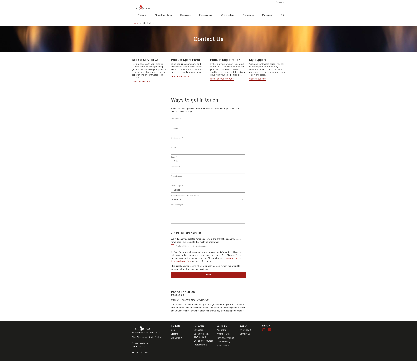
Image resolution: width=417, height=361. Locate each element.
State (173, 157)
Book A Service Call (142, 82)
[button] (280, 2)
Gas (173, 330)
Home (135, 23)
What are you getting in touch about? (185, 195)
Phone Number (176, 176)
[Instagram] (263, 329)
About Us (221, 330)
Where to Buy (227, 15)
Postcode (175, 166)
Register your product (222, 79)
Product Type (176, 185)
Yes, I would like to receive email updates (191, 246)
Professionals (205, 15)
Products (141, 15)
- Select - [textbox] (176, 161)
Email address (176, 138)
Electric (174, 334)
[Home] (142, 7)
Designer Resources (203, 341)
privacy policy (230, 258)
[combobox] (208, 161)
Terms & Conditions (226, 338)
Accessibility (223, 345)
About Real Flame (163, 15)
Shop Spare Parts (180, 76)
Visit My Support (257, 79)
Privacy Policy (223, 341)
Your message (176, 205)
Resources (185, 15)
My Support (267, 15)
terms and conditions (181, 261)
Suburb (173, 147)
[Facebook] (269, 329)
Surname (174, 128)
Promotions (248, 15)
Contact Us (244, 334)
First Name (175, 119)
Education (199, 330)
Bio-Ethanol (176, 338)
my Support (245, 330)
